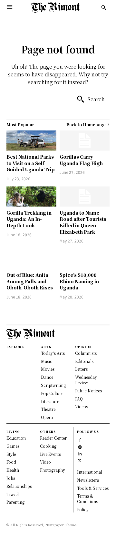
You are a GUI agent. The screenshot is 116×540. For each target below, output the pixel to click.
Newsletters (88, 480)
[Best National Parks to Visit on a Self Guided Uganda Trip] (31, 140)
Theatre (48, 409)
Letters (81, 369)
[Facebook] (79, 439)
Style (11, 454)
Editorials (84, 361)
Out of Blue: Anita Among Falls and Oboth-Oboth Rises (29, 281)
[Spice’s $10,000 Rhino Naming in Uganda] (85, 259)
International (89, 472)
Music (46, 361)
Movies (47, 369)
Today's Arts (53, 353)
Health (12, 470)
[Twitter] (79, 460)
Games (12, 446)
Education (16, 438)
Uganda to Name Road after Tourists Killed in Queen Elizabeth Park (83, 222)
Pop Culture (52, 393)
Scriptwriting (53, 385)
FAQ (79, 398)
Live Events (50, 454)
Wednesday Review (86, 379)
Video (45, 462)
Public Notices (88, 390)
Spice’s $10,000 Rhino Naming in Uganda (79, 281)
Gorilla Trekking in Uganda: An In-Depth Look (29, 219)
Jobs (10, 478)
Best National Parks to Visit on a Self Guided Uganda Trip (30, 163)
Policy (83, 509)
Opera (47, 417)
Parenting (15, 502)
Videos (81, 406)
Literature (50, 401)
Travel (12, 494)
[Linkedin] (79, 453)
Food (11, 462)
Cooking (48, 446)
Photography (52, 470)
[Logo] (55, 7)
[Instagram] (79, 446)
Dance (47, 377)
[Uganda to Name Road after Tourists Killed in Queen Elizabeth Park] (85, 196)
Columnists (86, 353)
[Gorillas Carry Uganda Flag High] (85, 140)
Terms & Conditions (87, 498)
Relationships (19, 486)
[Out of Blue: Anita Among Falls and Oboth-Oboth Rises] (31, 259)
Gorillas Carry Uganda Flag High (81, 159)
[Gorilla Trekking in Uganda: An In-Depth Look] (31, 196)
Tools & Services (93, 488)
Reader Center (53, 438)
